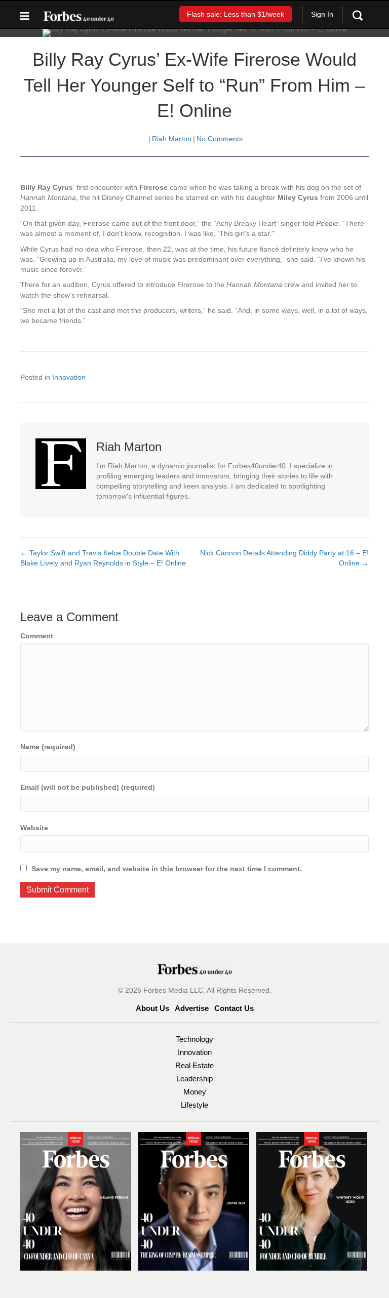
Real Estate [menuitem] (194, 1065)
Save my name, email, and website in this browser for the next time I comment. (166, 869)
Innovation (69, 377)
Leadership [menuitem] (194, 1078)
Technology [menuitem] (194, 1039)
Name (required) (47, 747)
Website (34, 828)
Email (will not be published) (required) (87, 787)
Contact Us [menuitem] (234, 1008)
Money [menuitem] (194, 1091)
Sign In (322, 14)
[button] (235, 14)
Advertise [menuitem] (192, 1008)
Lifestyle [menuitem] (194, 1105)
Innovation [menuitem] (195, 1052)
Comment (36, 636)
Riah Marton (171, 139)
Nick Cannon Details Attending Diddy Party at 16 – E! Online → (284, 558)
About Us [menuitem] (152, 1008)
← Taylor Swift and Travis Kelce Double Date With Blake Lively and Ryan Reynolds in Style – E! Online (103, 558)
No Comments (220, 139)
